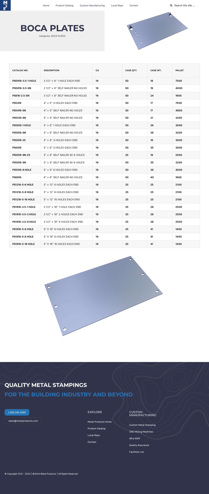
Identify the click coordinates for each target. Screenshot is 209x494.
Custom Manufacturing (142, 413)
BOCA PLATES (58, 36)
